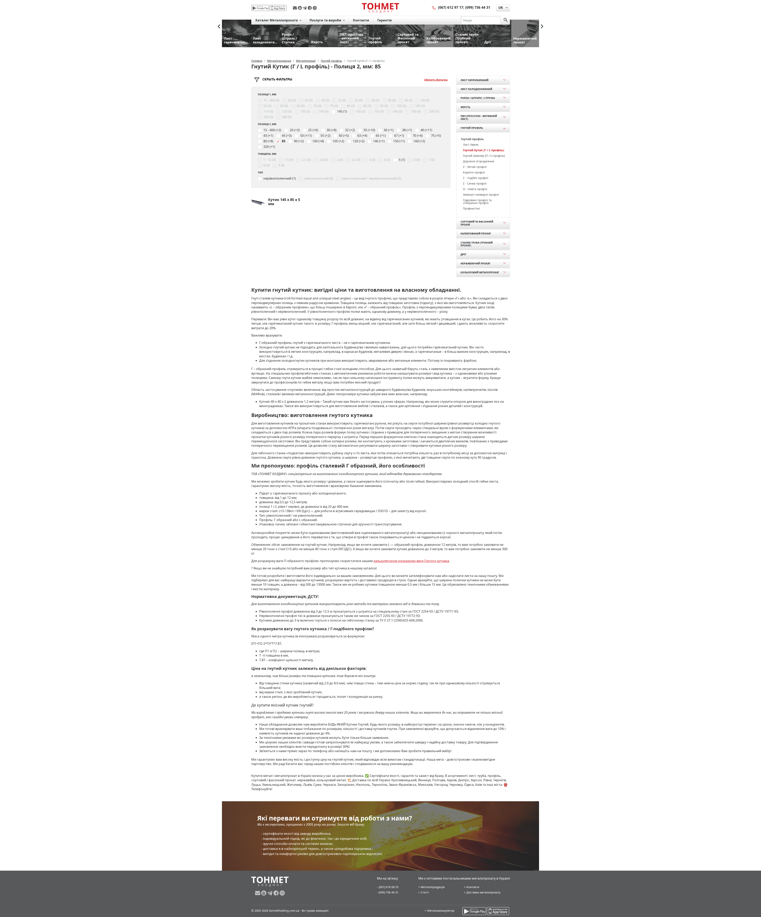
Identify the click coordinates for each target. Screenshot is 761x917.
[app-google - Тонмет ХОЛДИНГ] (260, 8)
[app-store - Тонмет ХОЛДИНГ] (278, 8)
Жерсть (465, 107)
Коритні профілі (474, 172)
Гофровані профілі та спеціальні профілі (477, 201)
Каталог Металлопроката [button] (277, 20)
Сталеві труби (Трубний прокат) (477, 244)
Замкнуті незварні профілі (481, 194)
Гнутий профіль (472, 128)
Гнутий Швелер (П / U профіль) (484, 156)
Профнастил (471, 208)
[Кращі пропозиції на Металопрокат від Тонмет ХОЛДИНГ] (380, 7)
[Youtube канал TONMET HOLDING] (300, 8)
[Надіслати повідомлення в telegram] (305, 8)
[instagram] (315, 8)
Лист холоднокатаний (476, 89)
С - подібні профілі (475, 178)
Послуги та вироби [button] (326, 20)
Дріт (463, 254)
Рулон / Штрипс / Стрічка (478, 98)
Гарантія (384, 20)
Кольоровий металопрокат (480, 272)
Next (542, 26)
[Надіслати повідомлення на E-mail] (295, 8)
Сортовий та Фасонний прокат (477, 223)
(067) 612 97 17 (450, 7)
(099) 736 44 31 (477, 7)
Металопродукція (433, 887)
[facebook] (310, 8)
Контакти (361, 20)
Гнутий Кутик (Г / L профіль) (483, 150)
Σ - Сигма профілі (475, 183)
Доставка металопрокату (483, 892)
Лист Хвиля (470, 144)
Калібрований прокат (476, 233)
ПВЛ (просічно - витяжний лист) (479, 117)
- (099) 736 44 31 (388, 892)
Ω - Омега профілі (475, 189)
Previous (219, 26)
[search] (505, 20)
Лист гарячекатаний (475, 80)
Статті (425, 892)
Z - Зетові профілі (475, 167)
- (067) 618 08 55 (388, 887)
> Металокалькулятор (439, 910)
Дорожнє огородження (478, 161)
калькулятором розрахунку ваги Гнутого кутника (411, 561)
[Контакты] (434, 7)
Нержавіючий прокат (475, 263)
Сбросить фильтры (436, 79)
